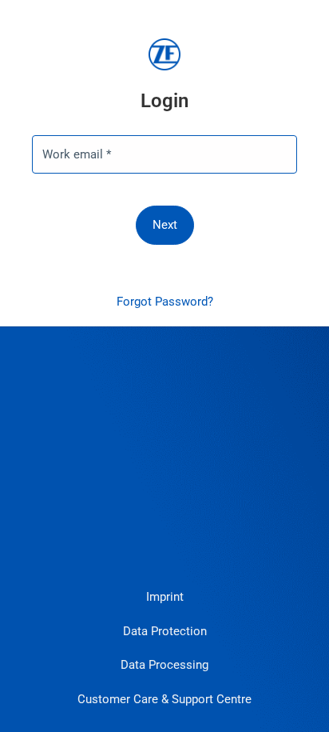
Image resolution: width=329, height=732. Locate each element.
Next (165, 225)
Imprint (165, 597)
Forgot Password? (165, 301)
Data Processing (164, 665)
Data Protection (165, 631)
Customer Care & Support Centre (164, 699)
